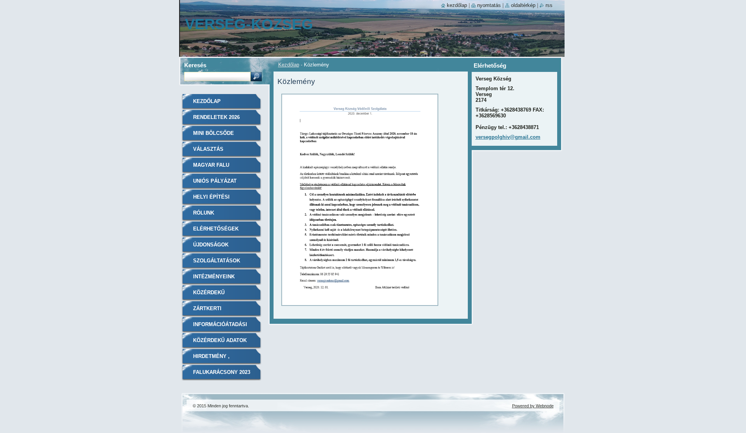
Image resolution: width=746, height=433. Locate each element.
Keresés (195, 65)
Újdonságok (210, 245)
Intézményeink (214, 276)
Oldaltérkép (523, 5)
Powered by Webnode (533, 405)
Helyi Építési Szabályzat (211, 199)
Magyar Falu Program (211, 167)
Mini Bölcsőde (213, 133)
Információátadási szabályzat (220, 327)
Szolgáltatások (216, 261)
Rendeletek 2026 (216, 117)
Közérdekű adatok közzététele (220, 343)
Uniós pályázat (215, 181)
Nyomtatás (489, 5)
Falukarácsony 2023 (221, 372)
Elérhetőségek (216, 229)
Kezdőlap (288, 65)
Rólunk (203, 213)
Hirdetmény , (211, 356)
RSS (549, 5)
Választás (208, 149)
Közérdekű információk (211, 295)
